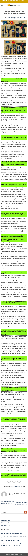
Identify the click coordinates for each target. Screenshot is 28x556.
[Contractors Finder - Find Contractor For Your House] (14, 5)
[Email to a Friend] (15, 482)
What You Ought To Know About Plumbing (11, 545)
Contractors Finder (14, 9)
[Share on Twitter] (13, 482)
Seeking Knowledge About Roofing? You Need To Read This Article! (7, 503)
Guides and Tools (5, 522)
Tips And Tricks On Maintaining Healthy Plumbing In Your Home (13, 536)
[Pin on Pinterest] (18, 482)
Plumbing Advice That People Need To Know (11, 533)
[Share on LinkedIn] (20, 482)
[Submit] (25, 512)
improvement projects (9, 487)
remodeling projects (18, 487)
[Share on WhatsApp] (8, 482)
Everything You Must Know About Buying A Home (13, 543)
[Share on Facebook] (10, 482)
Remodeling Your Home (6, 525)
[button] (2, 5)
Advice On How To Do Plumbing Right (10, 540)
